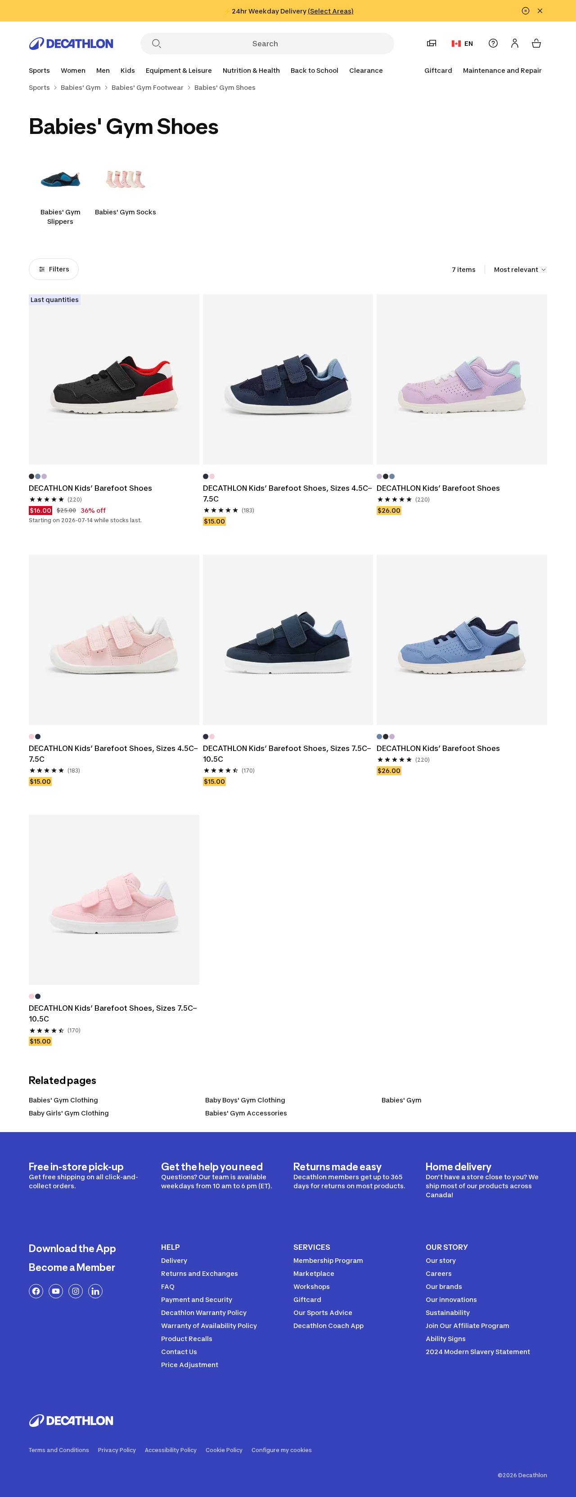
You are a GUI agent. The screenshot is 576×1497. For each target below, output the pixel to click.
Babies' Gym (402, 1100)
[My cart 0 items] (536, 43)
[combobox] (520, 269)
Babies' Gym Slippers (60, 216)
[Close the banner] (540, 11)
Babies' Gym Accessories (246, 1113)
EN (468, 43)
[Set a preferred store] (431, 43)
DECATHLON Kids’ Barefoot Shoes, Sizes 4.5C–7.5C (287, 493)
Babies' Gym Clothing (63, 1100)
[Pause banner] (525, 11)
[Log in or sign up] (515, 43)
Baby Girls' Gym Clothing (69, 1113)
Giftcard (438, 70)
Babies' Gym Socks (125, 212)
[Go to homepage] (71, 43)
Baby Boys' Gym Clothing (245, 1100)
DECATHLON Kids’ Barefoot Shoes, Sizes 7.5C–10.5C (287, 754)
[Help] (493, 43)
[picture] (114, 379)
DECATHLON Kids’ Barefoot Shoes (90, 488)
